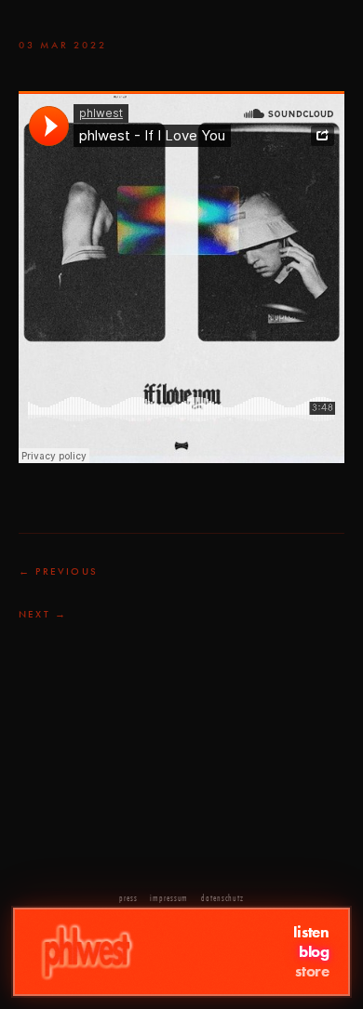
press (128, 898)
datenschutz (222, 898)
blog (314, 952)
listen (311, 932)
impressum (169, 898)
